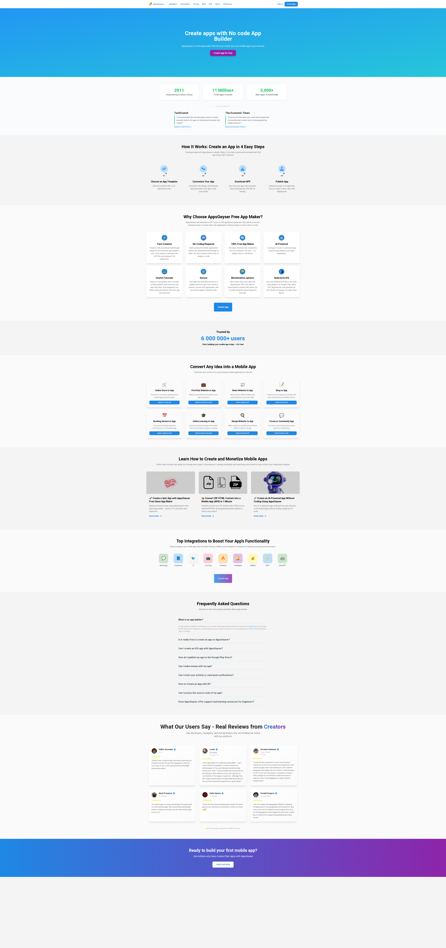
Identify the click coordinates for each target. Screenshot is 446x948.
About (217, 4)
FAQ (210, 4)
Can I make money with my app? (195, 666)
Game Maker (185, 4)
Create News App (242, 402)
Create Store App (164, 402)
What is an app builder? (190, 619)
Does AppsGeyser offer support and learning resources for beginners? (216, 701)
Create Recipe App (242, 433)
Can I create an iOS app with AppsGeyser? (200, 648)
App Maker (173, 4)
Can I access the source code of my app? (200, 692)
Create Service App (164, 433)
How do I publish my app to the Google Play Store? (205, 657)
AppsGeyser (252, 626)
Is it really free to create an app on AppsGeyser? (204, 639)
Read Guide (154, 516)
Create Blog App (281, 402)
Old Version (227, 4)
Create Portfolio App (203, 402)
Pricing (196, 4)
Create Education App (203, 433)
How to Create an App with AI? (194, 684)
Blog (204, 4)
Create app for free (223, 53)
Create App (291, 4)
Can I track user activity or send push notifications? (206, 675)
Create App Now (223, 865)
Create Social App (281, 433)
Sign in (280, 4)
